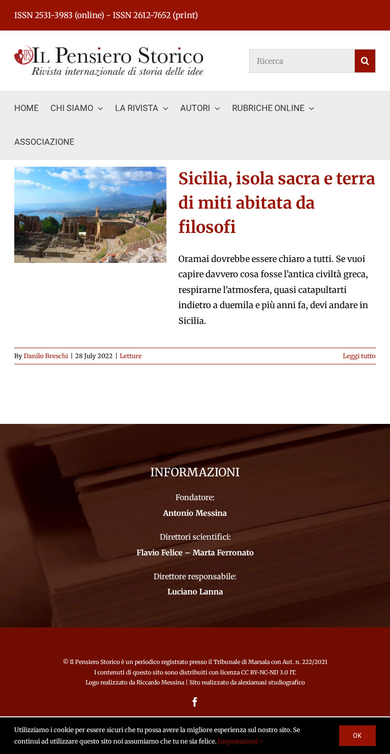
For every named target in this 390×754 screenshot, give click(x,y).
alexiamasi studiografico (271, 682)
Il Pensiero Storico (95, 661)
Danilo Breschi (46, 356)
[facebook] (195, 702)
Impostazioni (238, 741)
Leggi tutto (359, 356)
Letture (131, 356)
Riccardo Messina (160, 682)
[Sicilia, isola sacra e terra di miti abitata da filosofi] (90, 215)
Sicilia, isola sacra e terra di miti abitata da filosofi (276, 203)
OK (357, 735)
